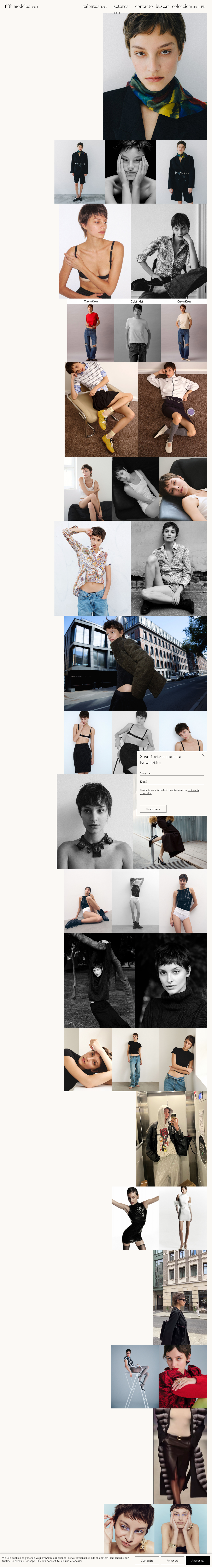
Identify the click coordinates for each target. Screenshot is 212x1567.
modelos (26, 6)
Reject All (172, 1560)
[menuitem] (203, 6)
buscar (162, 6)
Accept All (198, 1560)
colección (185, 6)
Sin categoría (44, 17)
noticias (18, 40)
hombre (36, 36)
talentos (95, 6)
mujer (36, 12)
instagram (39, 89)
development (44, 31)
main (44, 22)
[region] (106, 1560)
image (44, 26)
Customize (147, 1560)
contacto (144, 6)
